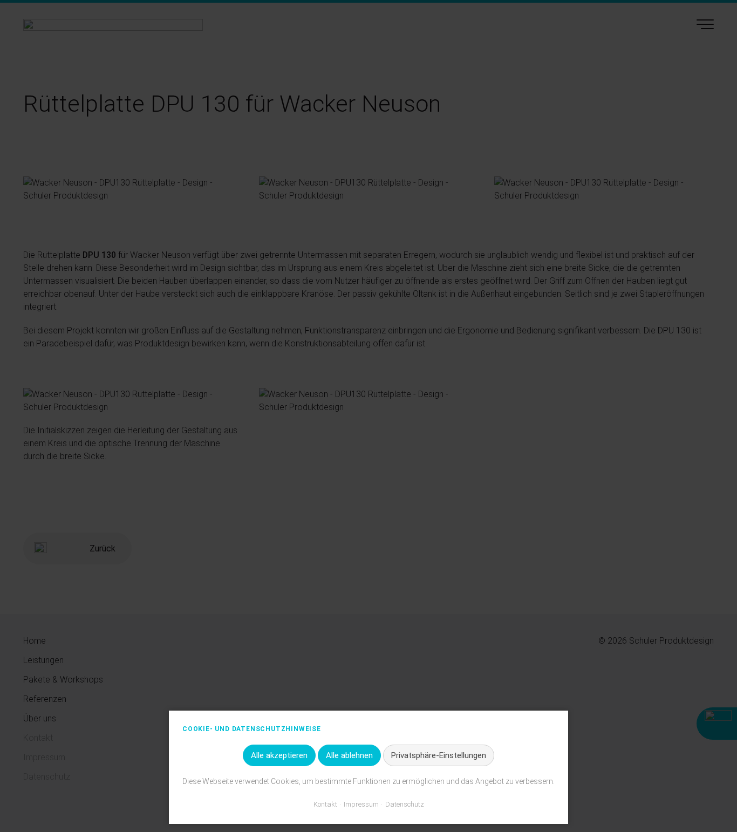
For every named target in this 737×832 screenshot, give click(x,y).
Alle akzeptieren (279, 755)
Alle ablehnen (349, 755)
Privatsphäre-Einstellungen (438, 755)
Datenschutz (404, 804)
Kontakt (325, 804)
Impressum (361, 804)
